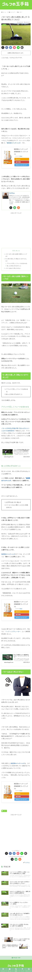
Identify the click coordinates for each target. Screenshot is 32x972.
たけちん (12, 193)
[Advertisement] (16, 230)
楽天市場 (18, 162)
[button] (22, 47)
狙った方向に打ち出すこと (14, 265)
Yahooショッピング (21, 165)
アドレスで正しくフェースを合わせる (17, 263)
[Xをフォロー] (10, 207)
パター (4, 810)
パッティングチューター (12, 631)
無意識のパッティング (13, 143)
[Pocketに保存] (14, 47)
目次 (13, 250)
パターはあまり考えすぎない (13, 268)
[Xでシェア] (2, 47)
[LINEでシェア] (18, 47)
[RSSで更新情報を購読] (18, 207)
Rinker (21, 156)
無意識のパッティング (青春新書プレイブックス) (21, 151)
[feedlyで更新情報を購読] (14, 207)
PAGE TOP (16, 957)
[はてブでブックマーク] (10, 47)
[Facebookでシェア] (6, 47)
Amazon (18, 159)
